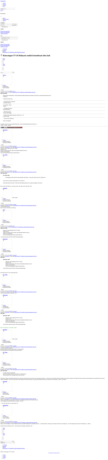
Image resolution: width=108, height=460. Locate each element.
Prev (4, 59)
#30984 (10, 421)
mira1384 (5, 381)
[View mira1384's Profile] (7, 390)
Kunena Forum (57, 452)
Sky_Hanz (5, 154)
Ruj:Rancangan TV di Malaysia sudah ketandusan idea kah (23, 92)
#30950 (10, 345)
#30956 (10, 368)
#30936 (10, 204)
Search (1, 8)
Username (14, 24)
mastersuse (5, 295)
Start (4, 58)
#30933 (10, 170)
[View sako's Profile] (7, 219)
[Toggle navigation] (1, 11)
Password (14, 25)
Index (4, 18)
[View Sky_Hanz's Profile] (7, 164)
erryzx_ (4, 75)
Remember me (5, 26)
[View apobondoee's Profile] (7, 414)
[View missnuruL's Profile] (7, 139)
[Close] (1, 16)
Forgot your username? (5, 32)
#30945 (10, 255)
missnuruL (5, 129)
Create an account (4, 33)
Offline (4, 85)
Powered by (50, 452)
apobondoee (5, 405)
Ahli (4, 6)
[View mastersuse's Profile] (7, 304)
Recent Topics (6, 19)
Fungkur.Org (3, 1)
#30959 (10, 397)
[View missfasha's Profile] (7, 197)
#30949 (10, 311)
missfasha (5, 188)
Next (4, 64)
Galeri (4, 4)
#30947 (10, 290)
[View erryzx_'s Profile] (7, 84)
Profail (4, 5)
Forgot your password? (5, 31)
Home (4, 3)
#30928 (10, 91)
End (4, 65)
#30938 (10, 225)
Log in (2, 29)
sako (4, 209)
